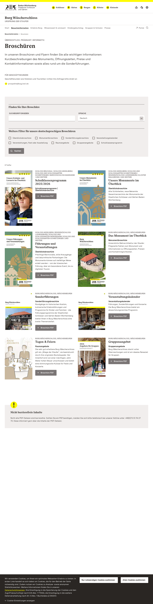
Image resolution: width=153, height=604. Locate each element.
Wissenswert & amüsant (55, 28)
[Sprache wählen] (147, 7)
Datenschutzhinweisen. (15, 590)
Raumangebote (62, 143)
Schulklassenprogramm (111, 143)
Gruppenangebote (85, 143)
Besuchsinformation (20, 28)
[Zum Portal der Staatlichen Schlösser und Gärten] (20, 7)
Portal (141, 28)
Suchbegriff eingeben (19, 113)
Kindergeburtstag (75, 28)
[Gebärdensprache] (141, 7)
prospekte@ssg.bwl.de (18, 84)
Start (7, 28)
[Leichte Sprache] (136, 7)
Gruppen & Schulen (94, 28)
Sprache (82, 113)
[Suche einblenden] (147, 28)
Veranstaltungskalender (107, 138)
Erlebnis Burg (36, 28)
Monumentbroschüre (48, 138)
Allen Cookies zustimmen (134, 580)
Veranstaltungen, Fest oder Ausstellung (30, 143)
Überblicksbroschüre (22, 138)
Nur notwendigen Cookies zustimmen (98, 580)
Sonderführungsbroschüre (77, 138)
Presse (107, 28)
